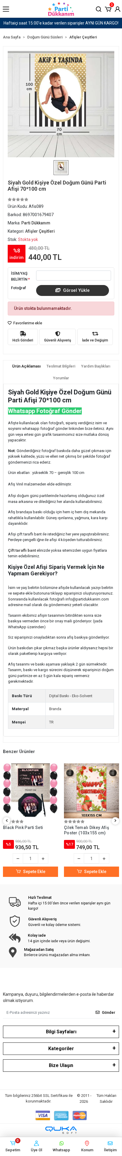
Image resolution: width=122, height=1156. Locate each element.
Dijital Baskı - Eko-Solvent (70, 696)
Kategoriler (61, 1048)
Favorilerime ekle (27, 323)
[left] (7, 820)
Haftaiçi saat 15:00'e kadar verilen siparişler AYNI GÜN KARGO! (61, 23)
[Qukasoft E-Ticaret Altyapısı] (61, 1130)
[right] (115, 820)
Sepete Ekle (34, 871)
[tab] (26, 366)
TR (51, 722)
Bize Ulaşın (61, 1065)
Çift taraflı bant (22, 550)
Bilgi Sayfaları (61, 1031)
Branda (55, 709)
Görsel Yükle (76, 290)
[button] (108, 8)
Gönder (108, 1012)
